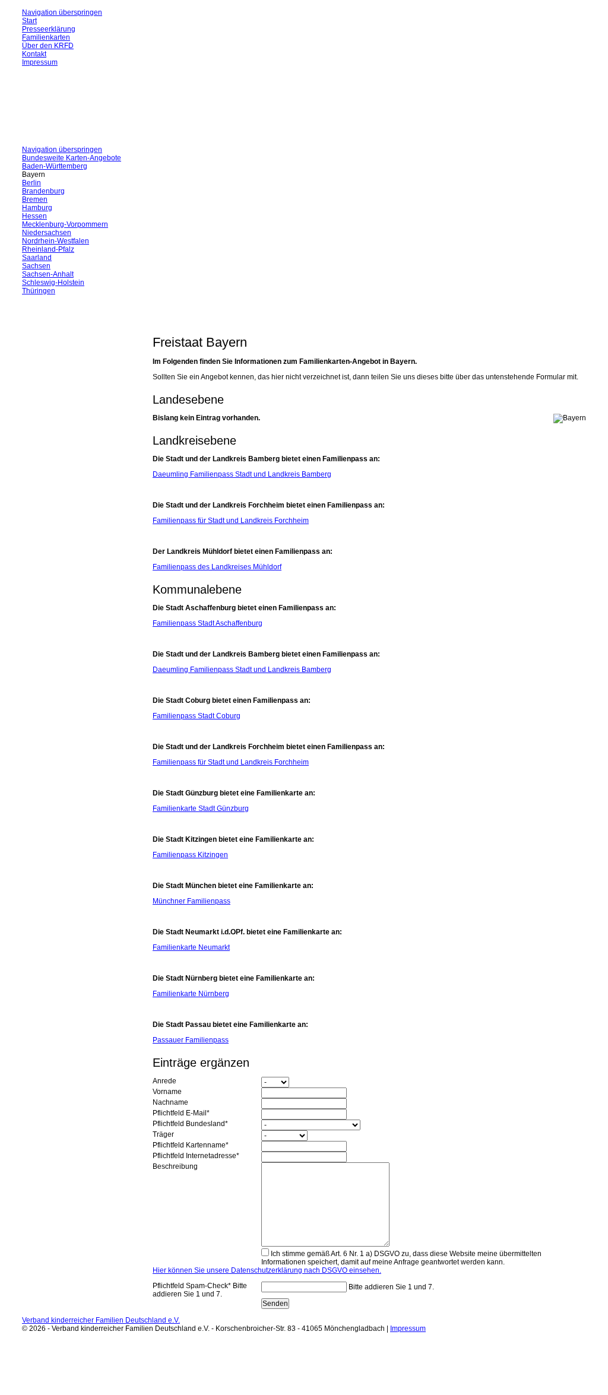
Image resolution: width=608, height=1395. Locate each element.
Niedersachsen (46, 233)
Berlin (31, 183)
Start (29, 21)
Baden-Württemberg (54, 166)
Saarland (37, 257)
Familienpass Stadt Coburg (196, 716)
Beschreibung (175, 1166)
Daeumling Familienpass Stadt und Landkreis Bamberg (242, 474)
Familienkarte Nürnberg (191, 994)
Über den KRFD (48, 46)
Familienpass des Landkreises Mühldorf (217, 567)
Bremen (35, 199)
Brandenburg (43, 191)
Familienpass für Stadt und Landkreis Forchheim (231, 520)
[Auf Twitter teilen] (191, 317)
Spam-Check (200, 1290)
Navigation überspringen (62, 12)
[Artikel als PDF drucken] (168, 317)
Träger (163, 1134)
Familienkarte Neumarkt (191, 947)
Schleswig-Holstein (53, 282)
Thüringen (38, 291)
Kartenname (191, 1145)
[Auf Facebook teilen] (180, 317)
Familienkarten (46, 37)
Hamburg (37, 208)
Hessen (34, 216)
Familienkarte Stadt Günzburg (201, 808)
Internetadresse (196, 1156)
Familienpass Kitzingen (190, 855)
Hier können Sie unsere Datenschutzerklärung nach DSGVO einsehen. (267, 1270)
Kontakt (34, 54)
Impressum (40, 62)
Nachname (170, 1102)
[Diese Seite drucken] (157, 317)
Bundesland (190, 1124)
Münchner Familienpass (191, 901)
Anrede (164, 1081)
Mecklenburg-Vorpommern (65, 224)
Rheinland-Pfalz (48, 249)
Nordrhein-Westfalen (55, 241)
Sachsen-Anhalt (48, 274)
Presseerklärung (48, 29)
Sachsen (36, 266)
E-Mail (181, 1113)
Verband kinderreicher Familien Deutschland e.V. (101, 1320)
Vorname (167, 1092)
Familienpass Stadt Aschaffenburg (207, 623)
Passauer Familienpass (191, 1040)
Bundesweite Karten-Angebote (71, 158)
